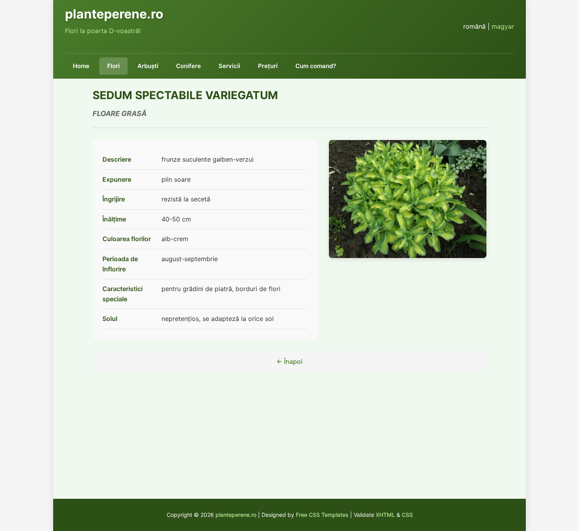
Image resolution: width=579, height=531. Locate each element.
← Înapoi (289, 361)
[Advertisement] (289, 444)
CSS (407, 514)
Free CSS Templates (322, 514)
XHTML (385, 514)
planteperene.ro (235, 514)
